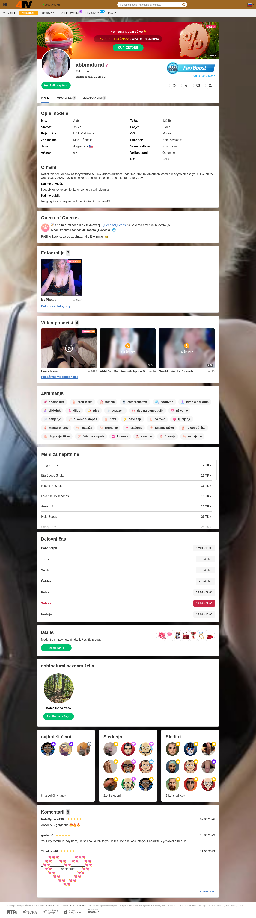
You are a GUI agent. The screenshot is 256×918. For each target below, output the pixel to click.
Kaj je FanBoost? (204, 75)
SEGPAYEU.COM (87, 905)
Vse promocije (70, 13)
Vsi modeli (9, 13)
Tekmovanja (91, 13)
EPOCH (72, 905)
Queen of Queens (114, 225)
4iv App (112, 13)
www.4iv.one (52, 905)
